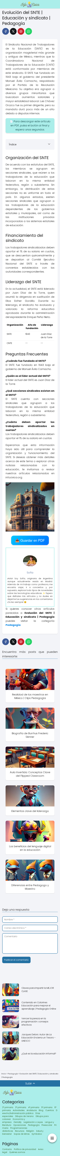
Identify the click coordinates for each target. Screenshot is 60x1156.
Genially (17, 1122)
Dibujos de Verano (24, 1116)
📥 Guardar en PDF (30, 540)
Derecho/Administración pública (29, 1112)
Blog (41, 1110)
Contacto (7, 1149)
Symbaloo (37, 1134)
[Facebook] (5, 31)
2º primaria (7, 1107)
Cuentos (49, 1110)
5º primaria (46, 1107)
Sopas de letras (22, 1134)
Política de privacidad (25, 1149)
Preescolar (47, 1125)
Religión (30, 1131)
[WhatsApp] (28, 31)
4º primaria (33, 1107)
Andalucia (32, 1110)
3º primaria (20, 1107)
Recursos (19, 1131)
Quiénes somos (17, 1152)
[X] (13, 31)
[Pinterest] (21, 31)
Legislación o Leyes (33, 1122)
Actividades (19, 1110)
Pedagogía (33, 1125)
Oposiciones (19, 1125)
